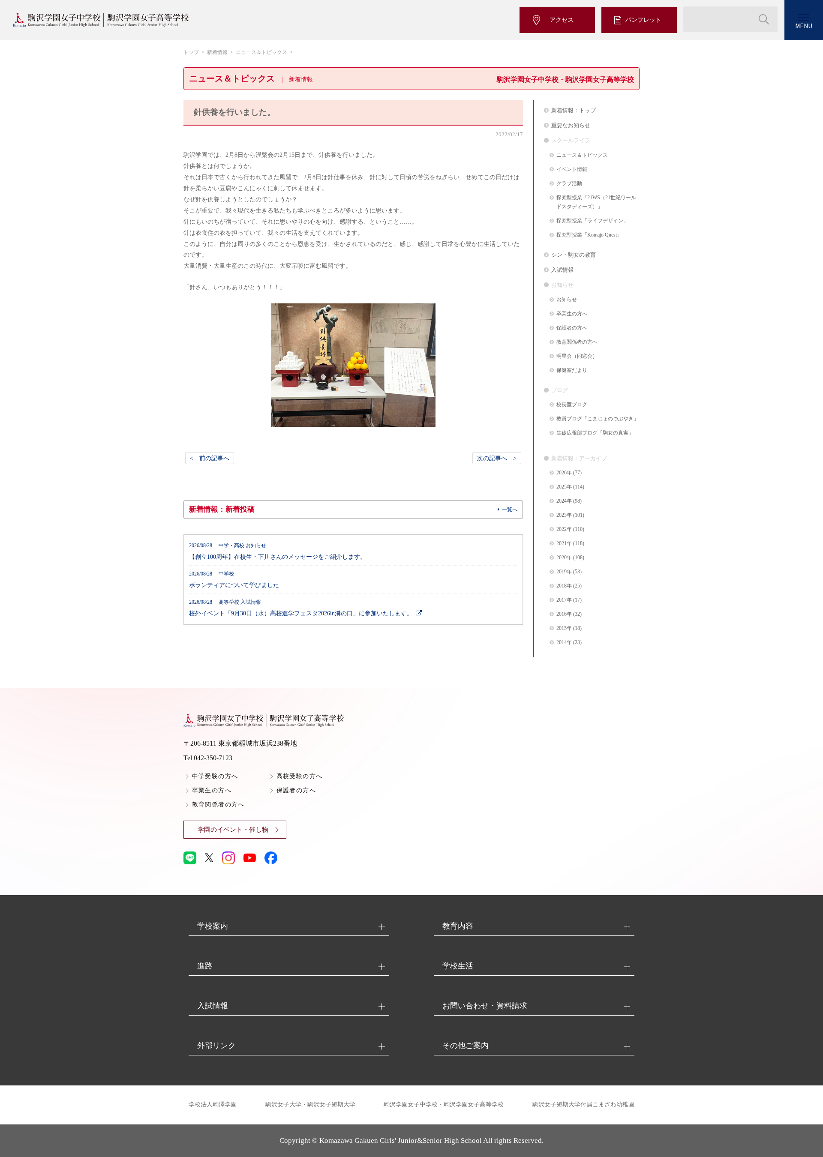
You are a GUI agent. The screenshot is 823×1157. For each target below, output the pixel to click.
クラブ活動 (569, 183)
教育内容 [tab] (457, 926)
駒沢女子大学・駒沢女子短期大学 (310, 1104)
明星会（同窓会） (577, 356)
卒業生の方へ (571, 314)
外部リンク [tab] (216, 1045)
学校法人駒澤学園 (213, 1104)
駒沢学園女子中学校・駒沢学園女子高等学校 (444, 1104)
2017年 (564, 600)
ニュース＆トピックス (261, 52)
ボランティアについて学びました (234, 579)
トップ (191, 52)
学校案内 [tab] (212, 926)
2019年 (564, 572)
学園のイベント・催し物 (233, 829)
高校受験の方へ (299, 776)
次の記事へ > (497, 458)
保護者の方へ (571, 328)
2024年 (564, 501)
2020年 (564, 558)
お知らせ (566, 300)
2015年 (564, 628)
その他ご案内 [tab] (465, 1045)
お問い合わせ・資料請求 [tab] (484, 1005)
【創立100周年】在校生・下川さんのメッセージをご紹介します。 (277, 551)
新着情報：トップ (573, 110)
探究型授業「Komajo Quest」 (589, 235)
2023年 (564, 515)
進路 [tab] (205, 966)
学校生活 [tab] (457, 966)
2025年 (564, 487)
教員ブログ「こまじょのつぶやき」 (597, 419)
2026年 (564, 473)
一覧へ (509, 510)
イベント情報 (571, 169)
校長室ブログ (571, 405)
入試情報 (562, 270)
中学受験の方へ (215, 776)
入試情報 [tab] (212, 1005)
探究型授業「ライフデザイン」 (592, 221)
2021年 (564, 543)
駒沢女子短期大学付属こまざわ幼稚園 (583, 1104)
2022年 (564, 529)
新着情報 (217, 52)
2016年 (564, 614)
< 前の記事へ (209, 458)
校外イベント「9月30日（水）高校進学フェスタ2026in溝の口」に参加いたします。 (301, 608)
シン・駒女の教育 (573, 255)
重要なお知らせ (570, 125)
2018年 (564, 586)
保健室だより (571, 370)
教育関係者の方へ (577, 342)
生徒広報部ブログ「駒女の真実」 (595, 433)
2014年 (564, 642)
